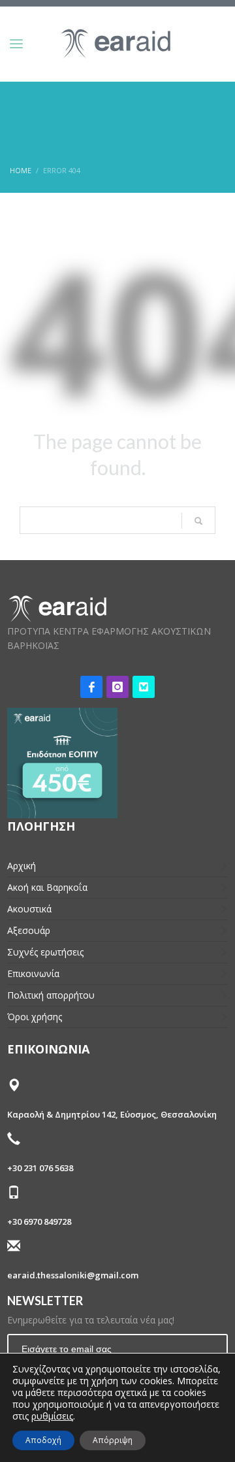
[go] (198, 521)
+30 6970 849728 (39, 1221)
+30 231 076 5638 (40, 1168)
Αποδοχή (43, 1440)
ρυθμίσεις (52, 1416)
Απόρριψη (113, 1440)
